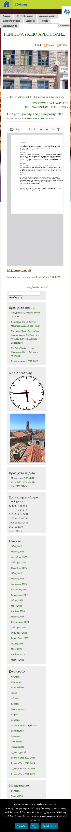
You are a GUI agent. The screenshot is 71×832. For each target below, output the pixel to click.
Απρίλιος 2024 (18, 611)
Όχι (34, 826)
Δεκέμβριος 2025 (19, 557)
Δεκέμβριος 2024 (19, 589)
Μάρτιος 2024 (17, 616)
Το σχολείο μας (25, 16)
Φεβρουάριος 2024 (20, 622)
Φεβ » (19, 531)
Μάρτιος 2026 (17, 551)
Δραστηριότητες (11, 21)
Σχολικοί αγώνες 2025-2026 (24, 361)
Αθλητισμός (16, 682)
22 (19, 523)
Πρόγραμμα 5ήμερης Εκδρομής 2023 (35, 114)
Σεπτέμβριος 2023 (19, 638)
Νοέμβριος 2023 (18, 627)
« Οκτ (11, 531)
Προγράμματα (17, 747)
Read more (49, 826)
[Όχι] (66, 816)
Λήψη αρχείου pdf (19, 270)
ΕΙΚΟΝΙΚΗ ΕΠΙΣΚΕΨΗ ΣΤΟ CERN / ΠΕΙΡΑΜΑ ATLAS (23, 482)
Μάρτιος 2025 (17, 578)
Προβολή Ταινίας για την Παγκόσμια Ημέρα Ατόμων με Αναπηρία (25, 352)
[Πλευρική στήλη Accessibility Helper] (66, 11)
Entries (17, 796)
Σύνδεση (15, 791)
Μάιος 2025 (16, 573)
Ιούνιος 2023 (17, 643)
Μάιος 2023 (16, 649)
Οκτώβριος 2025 (19, 568)
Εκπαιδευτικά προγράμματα (24, 725)
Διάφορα (15, 698)
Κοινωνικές (16, 736)
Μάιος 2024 (16, 606)
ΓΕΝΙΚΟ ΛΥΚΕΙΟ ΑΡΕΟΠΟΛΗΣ (34, 34)
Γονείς (44, 21)
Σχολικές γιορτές (19, 752)
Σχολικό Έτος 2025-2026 (23, 774)
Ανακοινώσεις (47, 16)
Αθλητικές (15, 677)
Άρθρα (50, 45)
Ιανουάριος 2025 (19, 584)
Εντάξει (21, 826)
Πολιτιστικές (16, 741)
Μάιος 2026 (16, 546)
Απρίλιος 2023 (18, 654)
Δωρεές (30, 21)
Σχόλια (63, 45)
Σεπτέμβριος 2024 (19, 595)
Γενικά (14, 693)
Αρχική (6, 16)
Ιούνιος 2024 (17, 600)
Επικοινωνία (10, 25)
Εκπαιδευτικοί (17, 731)
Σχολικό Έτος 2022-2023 (23, 758)
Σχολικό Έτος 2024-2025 (23, 768)
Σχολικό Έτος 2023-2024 (48, 277)
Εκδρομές (15, 720)
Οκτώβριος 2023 (19, 633)
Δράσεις (15, 704)
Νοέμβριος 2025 (18, 562)
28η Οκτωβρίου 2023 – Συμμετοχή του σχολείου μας (36, 97)
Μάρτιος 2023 (17, 660)
